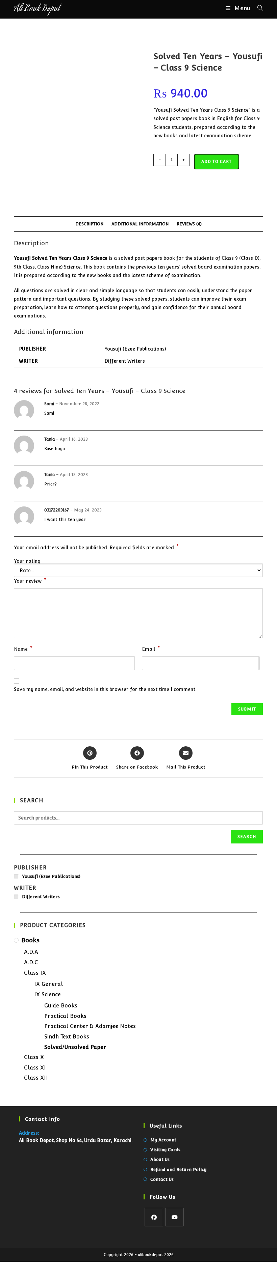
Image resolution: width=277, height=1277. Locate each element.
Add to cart (216, 161)
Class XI (35, 1067)
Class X (34, 1057)
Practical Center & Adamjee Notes (90, 1026)
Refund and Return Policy (178, 1169)
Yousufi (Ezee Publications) (135, 349)
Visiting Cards (165, 1149)
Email (151, 648)
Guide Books (60, 1005)
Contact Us (162, 1179)
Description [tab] (89, 223)
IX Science (47, 994)
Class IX (35, 973)
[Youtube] (174, 1217)
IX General (48, 984)
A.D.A (31, 952)
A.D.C (31, 962)
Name (23, 648)
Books (30, 940)
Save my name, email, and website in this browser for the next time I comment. (105, 689)
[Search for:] (257, 8)
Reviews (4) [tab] (189, 223)
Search (246, 836)
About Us (160, 1159)
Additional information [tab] (140, 223)
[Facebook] (154, 1217)
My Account (163, 1139)
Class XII (36, 1078)
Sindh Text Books (66, 1036)
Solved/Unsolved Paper (75, 1047)
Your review (30, 580)
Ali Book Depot (36, 9)
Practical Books (65, 1016)
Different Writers (124, 361)
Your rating (27, 561)
